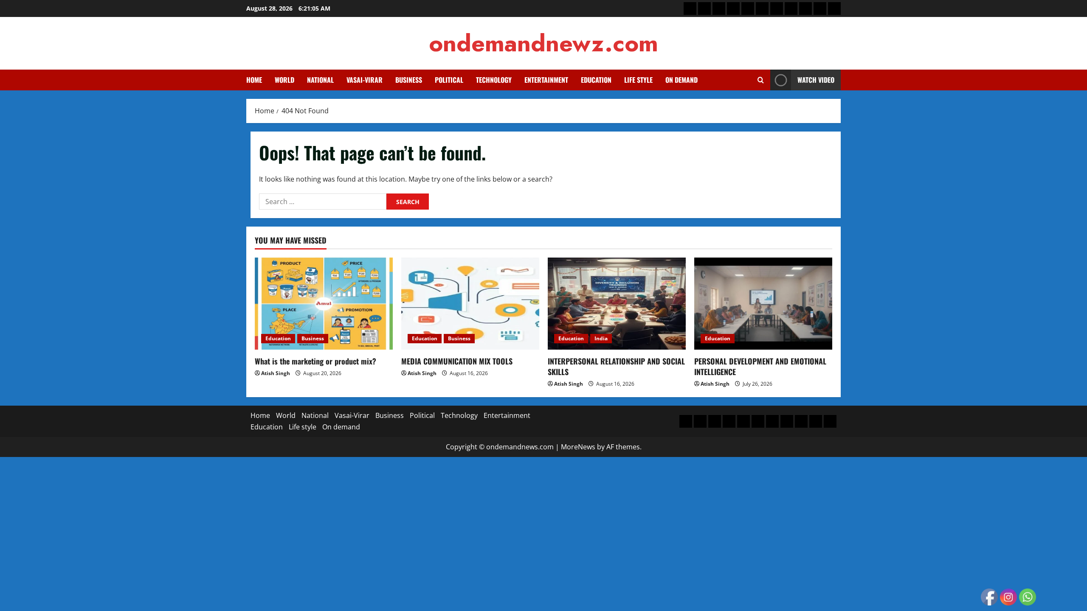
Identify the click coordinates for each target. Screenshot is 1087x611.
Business (408, 80)
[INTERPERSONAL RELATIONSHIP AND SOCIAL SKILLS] (617, 304)
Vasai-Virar (364, 80)
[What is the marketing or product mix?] (324, 304)
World (284, 80)
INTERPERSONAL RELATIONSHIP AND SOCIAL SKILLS (616, 366)
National (320, 80)
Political (449, 80)
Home (254, 80)
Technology (494, 80)
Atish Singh (275, 373)
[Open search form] (761, 80)
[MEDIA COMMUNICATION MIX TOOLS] (470, 304)
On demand (681, 80)
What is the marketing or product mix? (315, 361)
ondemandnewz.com (543, 43)
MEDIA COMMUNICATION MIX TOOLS (457, 361)
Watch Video (815, 80)
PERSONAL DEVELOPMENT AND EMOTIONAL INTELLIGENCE (760, 366)
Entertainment (546, 80)
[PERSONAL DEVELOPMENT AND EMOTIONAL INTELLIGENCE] (763, 304)
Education (596, 80)
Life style (638, 80)
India (601, 338)
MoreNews (578, 446)
